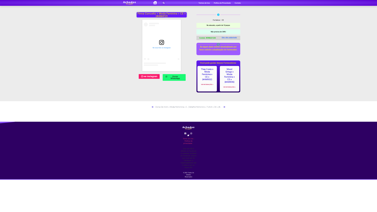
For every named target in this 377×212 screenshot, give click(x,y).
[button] (163, 3)
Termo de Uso (188, 139)
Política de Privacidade (222, 3)
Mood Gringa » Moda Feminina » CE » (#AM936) (229, 75)
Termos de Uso (204, 3)
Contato (238, 3)
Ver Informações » (207, 84)
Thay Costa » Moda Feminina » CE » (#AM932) (207, 74)
